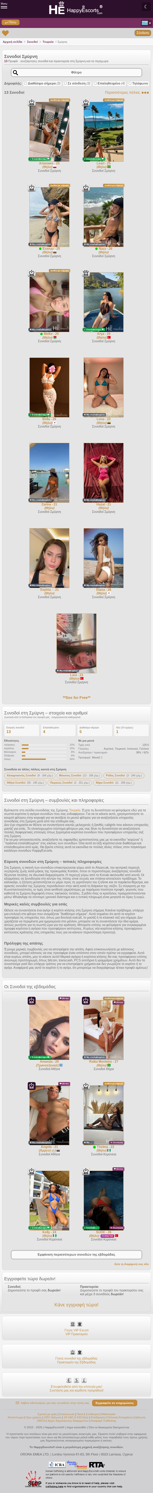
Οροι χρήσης (34, 1417)
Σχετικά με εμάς (47, 1414)
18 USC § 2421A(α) (76, 1417)
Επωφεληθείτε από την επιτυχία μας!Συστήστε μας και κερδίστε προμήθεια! (76, 1388)
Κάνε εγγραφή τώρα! (76, 1304)
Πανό (80, 1414)
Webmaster (108, 1414)
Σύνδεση (143, 33)
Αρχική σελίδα (12, 41)
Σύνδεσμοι (92, 1414)
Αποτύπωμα (15, 1417)
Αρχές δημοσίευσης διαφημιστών (68, 1420)
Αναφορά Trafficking (103, 1420)
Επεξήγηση (98, 1417)
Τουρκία (48, 41)
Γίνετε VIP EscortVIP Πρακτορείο (76, 1332)
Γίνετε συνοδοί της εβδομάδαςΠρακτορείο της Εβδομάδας (76, 1360)
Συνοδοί (32, 41)
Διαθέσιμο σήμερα (44, 83)
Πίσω (12, 22)
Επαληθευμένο (111, 83)
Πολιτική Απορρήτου (120, 1417)
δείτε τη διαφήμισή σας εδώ (131, 1264)
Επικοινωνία (66, 1414)
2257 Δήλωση (52, 1417)
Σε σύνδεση (79, 83)
